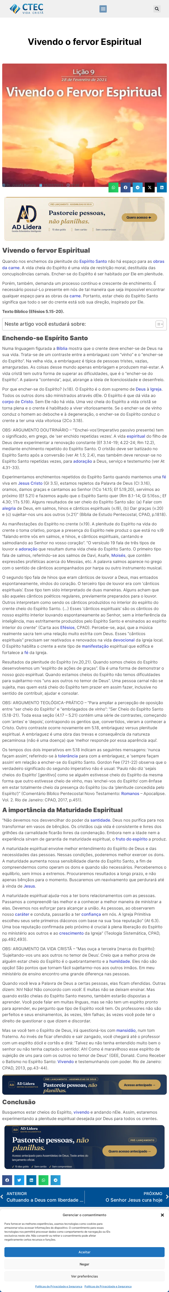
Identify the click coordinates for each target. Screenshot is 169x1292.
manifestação (95, 646)
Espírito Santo (93, 261)
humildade (119, 961)
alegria (9, 508)
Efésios (67, 627)
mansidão (126, 1030)
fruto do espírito (131, 839)
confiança (91, 914)
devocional (124, 640)
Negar (84, 1264)
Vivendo (65, 1061)
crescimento (71, 933)
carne (75, 295)
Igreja (156, 389)
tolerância (68, 755)
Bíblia (62, 348)
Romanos (130, 793)
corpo (8, 401)
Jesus (29, 886)
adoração (82, 461)
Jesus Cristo (30, 483)
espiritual (136, 436)
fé (164, 476)
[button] (162, 1215)
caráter (22, 914)
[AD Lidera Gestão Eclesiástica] (84, 239)
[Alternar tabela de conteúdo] (157, 324)
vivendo (81, 1112)
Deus (141, 389)
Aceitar (84, 1252)
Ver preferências (84, 1276)
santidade (100, 820)
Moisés (118, 555)
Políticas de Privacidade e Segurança (58, 1286)
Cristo (27, 401)
